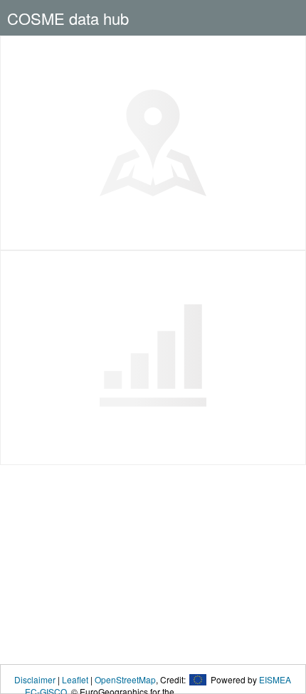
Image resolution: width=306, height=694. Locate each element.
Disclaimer (35, 679)
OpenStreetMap (125, 679)
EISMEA (275, 679)
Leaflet (75, 679)
